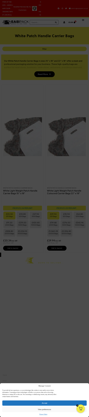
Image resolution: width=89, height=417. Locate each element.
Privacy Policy (43, 414)
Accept (44, 403)
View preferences (44, 409)
